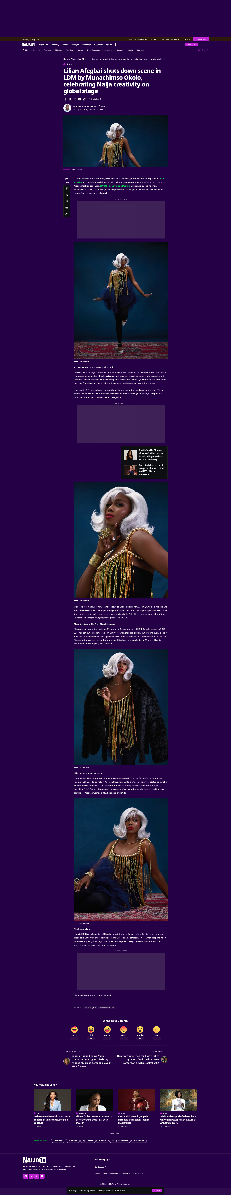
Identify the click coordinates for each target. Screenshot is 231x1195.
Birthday (58, 50)
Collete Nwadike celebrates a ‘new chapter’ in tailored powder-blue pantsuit (52, 1119)
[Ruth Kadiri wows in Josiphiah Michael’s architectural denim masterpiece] (136, 1100)
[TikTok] (204, 50)
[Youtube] (42, 1176)
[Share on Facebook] (65, 99)
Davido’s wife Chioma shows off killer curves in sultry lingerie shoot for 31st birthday (151, 455)
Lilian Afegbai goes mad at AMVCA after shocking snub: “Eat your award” (94, 1119)
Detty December (94, 50)
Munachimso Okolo (106, 1008)
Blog (73, 59)
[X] (198, 50)
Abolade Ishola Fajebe (86, 106)
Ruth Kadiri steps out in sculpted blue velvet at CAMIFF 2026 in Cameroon (151, 470)
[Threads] (207, 50)
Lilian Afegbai (90, 1008)
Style (69, 64)
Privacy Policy (103, 1190)
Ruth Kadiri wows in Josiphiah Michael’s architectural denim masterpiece (133, 1119)
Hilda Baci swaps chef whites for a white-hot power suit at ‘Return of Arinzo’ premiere (178, 1119)
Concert (120, 50)
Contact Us (100, 1167)
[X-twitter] (36, 1176)
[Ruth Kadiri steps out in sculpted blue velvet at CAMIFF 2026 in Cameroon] (130, 470)
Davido (80, 50)
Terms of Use (119, 1190)
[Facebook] (196, 50)
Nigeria (130, 50)
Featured (47, 50)
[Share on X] (70, 99)
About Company (102, 1159)
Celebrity (82, 1113)
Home (66, 59)
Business (140, 50)
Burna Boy (109, 50)
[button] (157, 1190)
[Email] (80, 99)
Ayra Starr (70, 50)
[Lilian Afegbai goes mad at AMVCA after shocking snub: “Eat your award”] (94, 1100)
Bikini (27, 50)
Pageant (36, 50)
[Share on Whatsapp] (75, 99)
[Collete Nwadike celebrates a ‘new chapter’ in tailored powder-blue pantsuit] (52, 1100)
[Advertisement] (115, 18)
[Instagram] (201, 50)
